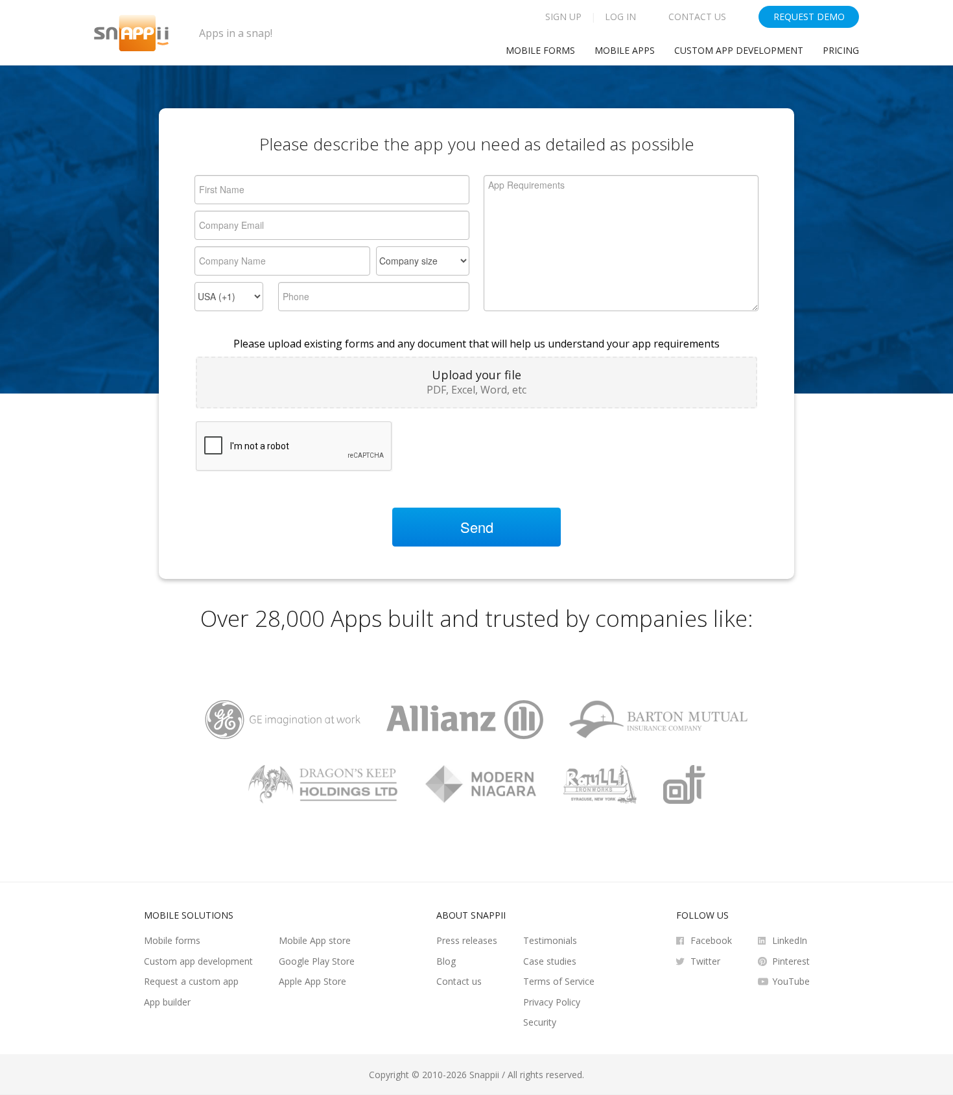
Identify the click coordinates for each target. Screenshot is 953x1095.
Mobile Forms (540, 50)
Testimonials (550, 940)
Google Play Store (317, 961)
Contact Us (697, 16)
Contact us (459, 981)
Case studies (549, 961)
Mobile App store (315, 940)
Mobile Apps (624, 50)
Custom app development (738, 50)
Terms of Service (558, 981)
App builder (167, 1002)
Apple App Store (312, 981)
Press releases (466, 940)
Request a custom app (191, 981)
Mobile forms (172, 940)
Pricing (841, 50)
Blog (446, 961)
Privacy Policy (551, 1002)
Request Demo (809, 16)
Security (539, 1022)
